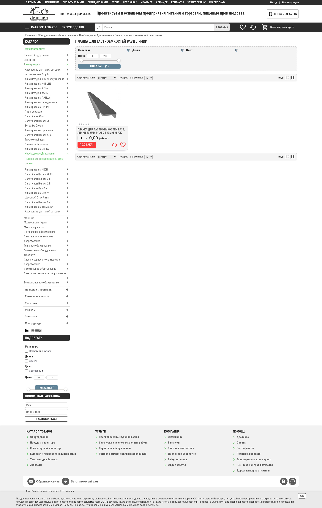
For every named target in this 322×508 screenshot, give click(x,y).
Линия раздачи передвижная (46, 102)
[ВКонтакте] (284, 481)
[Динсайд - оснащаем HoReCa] (39, 14)
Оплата (241, 442)
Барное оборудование (46, 55)
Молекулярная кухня (46, 222)
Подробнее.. (153, 505)
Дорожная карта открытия (253, 470)
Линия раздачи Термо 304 (46, 207)
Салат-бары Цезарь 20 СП (46, 174)
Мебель (47, 309)
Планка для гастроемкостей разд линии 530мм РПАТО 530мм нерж (101, 131)
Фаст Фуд (46, 255)
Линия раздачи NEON (46, 169)
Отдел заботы (177, 465)
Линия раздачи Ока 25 (46, 193)
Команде (162, 2)
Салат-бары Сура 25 (46, 188)
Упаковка (47, 303)
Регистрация (290, 2)
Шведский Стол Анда (46, 197)
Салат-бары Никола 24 (46, 183)
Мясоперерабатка (46, 227)
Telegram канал (177, 459)
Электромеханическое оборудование (46, 276)
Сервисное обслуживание (115, 448)
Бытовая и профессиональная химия (53, 453)
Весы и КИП (46, 60)
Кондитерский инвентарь (46, 448)
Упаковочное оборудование (46, 250)
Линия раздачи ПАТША (46, 98)
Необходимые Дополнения (46, 153)
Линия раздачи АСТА (46, 88)
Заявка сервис (196, 2)
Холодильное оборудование (46, 269)
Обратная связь (48, 481)
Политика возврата (249, 453)
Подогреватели (46, 111)
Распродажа (217, 2)
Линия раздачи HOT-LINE (46, 84)
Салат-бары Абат (46, 116)
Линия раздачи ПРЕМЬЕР (46, 107)
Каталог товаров (44, 27)
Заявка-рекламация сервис (254, 459)
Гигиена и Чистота (47, 296)
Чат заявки (130, 2)
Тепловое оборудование (46, 245)
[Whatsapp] (292, 481)
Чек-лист (146, 2)
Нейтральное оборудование (46, 232)
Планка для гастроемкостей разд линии (44, 161)
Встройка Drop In (46, 125)
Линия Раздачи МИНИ (46, 93)
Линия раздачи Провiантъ (46, 130)
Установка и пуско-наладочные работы (123, 442)
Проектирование (73, 2)
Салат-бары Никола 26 (46, 202)
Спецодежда (47, 323)
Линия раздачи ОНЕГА (46, 149)
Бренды (36, 330)
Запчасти (47, 316)
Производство (73, 27)
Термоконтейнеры (46, 139)
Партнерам (52, 2)
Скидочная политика (181, 448)
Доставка (243, 437)
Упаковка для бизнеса (44, 459)
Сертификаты (245, 448)
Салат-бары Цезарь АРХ (46, 135)
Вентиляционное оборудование (46, 282)
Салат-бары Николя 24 (46, 179)
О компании (34, 2)
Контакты (177, 2)
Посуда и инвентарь (47, 289)
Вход (273, 2)
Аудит (115, 2)
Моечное (46, 218)
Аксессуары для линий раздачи (46, 70)
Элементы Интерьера (46, 144)
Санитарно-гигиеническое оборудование (46, 239)
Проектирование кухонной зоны (119, 437)
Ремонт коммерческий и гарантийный (122, 453)
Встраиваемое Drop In (46, 74)
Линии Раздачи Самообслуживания (46, 79)
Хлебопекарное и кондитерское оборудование (46, 262)
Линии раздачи (46, 64)
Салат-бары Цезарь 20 (46, 121)
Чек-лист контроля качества (255, 465)
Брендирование (98, 2)
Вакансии (174, 442)
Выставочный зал (84, 481)
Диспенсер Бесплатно (182, 453)
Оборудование (46, 48)
